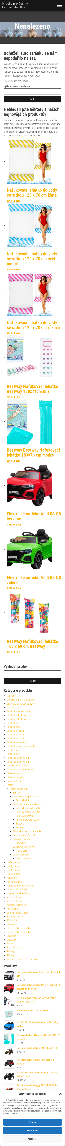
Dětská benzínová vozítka (19, 711)
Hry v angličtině (14, 874)
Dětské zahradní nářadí (18, 757)
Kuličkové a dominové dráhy (20, 885)
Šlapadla (20, 823)
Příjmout (32, 1122)
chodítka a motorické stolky (20, 699)
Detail (17, 200)
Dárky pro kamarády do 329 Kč (22, 703)
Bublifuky (11, 695)
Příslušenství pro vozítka (28, 819)
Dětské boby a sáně (16, 742)
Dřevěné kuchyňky (15, 777)
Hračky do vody (23, 858)
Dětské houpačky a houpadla (21, 746)
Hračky (10, 785)
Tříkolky (19, 827)
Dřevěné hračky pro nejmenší (21, 769)
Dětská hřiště (13, 723)
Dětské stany (13, 750)
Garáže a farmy (14, 781)
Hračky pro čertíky (15, 3)
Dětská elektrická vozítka (19, 715)
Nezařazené (12, 908)
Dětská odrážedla (15, 730)
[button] (60, 1093)
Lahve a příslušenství (17, 889)
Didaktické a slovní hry (17, 765)
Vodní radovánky (21, 854)
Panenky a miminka (16, 916)
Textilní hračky (14, 947)
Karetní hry (12, 877)
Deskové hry (13, 707)
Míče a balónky (23, 850)
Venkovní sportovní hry (24, 847)
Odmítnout (32, 1130)
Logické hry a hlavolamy (18, 893)
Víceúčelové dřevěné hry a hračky (23, 959)
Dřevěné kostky (14, 773)
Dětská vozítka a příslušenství (27, 804)
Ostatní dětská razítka (17, 912)
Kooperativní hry (14, 881)
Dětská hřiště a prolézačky (26, 796)
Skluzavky (11, 935)
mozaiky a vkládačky (17, 905)
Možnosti (32, 1139)
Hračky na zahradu (19, 788)
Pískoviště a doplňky (23, 839)
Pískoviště (21, 843)
